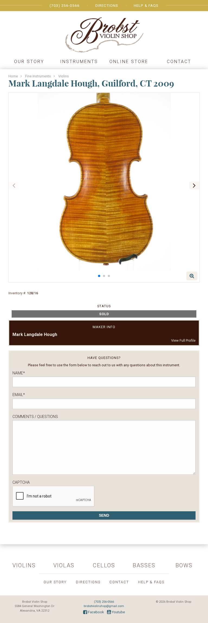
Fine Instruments (38, 76)
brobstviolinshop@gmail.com (104, 606)
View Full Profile (183, 340)
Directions (106, 5)
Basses (144, 565)
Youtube (118, 612)
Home (13, 76)
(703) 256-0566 (65, 5)
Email (18, 395)
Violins (63, 76)
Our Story (29, 61)
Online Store (128, 61)
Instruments (79, 61)
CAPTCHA (21, 482)
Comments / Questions (35, 416)
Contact (179, 61)
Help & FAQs (146, 5)
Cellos (104, 565)
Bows (184, 565)
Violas (63, 565)
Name (18, 373)
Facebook (95, 612)
